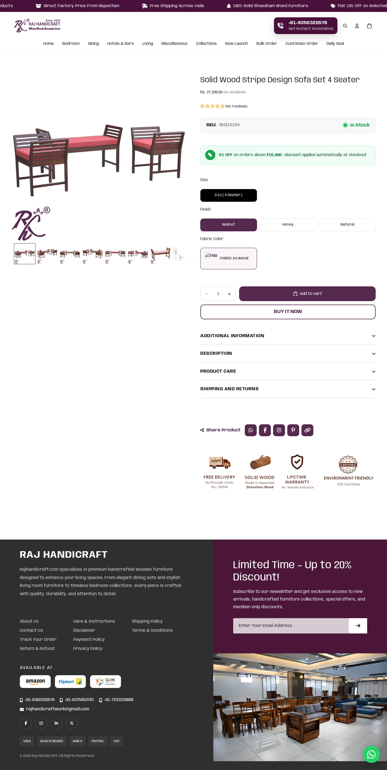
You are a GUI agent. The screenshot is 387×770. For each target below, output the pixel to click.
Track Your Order (38, 639)
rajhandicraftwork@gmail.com (57, 709)
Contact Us (31, 630)
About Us (29, 621)
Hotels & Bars (120, 44)
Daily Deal (335, 44)
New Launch (236, 44)
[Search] (345, 26)
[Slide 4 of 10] (92, 254)
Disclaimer (84, 630)
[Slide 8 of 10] (183, 254)
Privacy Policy (87, 649)
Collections (206, 44)
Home (48, 44)
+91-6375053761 (79, 700)
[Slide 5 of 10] (115, 254)
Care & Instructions (94, 621)
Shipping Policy (147, 621)
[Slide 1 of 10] (24, 254)
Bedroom (71, 44)
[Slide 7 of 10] (160, 254)
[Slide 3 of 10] (70, 254)
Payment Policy (89, 639)
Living (148, 44)
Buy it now (288, 311)
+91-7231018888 (119, 700)
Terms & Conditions (152, 630)
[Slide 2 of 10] (47, 254)
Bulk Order (266, 44)
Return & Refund (37, 649)
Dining (93, 44)
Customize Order (302, 44)
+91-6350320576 (40, 700)
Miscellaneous (174, 44)
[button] (212, 106)
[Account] (357, 26)
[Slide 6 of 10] (138, 254)
